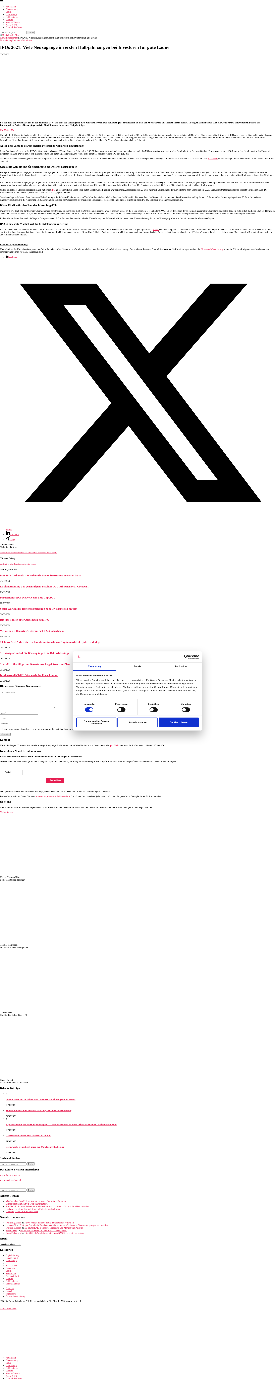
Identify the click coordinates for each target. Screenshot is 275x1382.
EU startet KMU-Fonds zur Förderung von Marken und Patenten (53, 1228)
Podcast (9, 19)
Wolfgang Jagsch (13, 1222)
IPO (53, 190)
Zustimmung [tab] (94, 666)
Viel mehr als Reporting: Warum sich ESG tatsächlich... (32, 630)
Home (3, 38)
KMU (156, 229)
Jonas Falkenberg (13, 1233)
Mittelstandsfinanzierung (212, 249)
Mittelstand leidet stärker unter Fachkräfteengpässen (43, 1230)
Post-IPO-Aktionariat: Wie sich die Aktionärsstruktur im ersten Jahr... (41, 575)
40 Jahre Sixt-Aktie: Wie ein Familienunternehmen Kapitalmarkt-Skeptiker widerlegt (50, 641)
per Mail (114, 745)
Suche (31, 32)
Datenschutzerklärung (15, 1296)
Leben (8, 12)
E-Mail (8, 772)
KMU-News (11, 24)
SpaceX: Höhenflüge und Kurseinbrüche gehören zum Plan (35, 664)
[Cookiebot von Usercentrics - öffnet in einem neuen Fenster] (186, 657)
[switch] (121, 709)
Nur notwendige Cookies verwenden (96, 722)
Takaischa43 (11, 1230)
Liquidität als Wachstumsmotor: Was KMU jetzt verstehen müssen (55, 1233)
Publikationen (12, 17)
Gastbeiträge (11, 14)
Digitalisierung (12, 1255)
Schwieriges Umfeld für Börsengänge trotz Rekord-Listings (34, 653)
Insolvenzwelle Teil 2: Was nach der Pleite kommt (29, 675)
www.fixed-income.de (10, 1175)
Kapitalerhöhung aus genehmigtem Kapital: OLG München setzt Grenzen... (44, 586)
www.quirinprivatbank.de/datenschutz (53, 796)
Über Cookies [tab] (180, 666)
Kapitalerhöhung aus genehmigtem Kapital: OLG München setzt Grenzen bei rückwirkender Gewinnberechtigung (61, 1124)
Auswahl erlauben (137, 722)
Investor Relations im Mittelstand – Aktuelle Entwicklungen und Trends (40, 1099)
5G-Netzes (213, 158)
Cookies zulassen (178, 722)
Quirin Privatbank (14, 27)
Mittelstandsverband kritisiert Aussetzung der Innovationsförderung (39, 1110)
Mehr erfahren (6, 812)
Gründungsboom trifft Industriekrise (22, 1211)
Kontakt (9, 1291)
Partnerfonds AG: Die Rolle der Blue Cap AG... (28, 597)
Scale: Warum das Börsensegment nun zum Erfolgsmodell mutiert (38, 608)
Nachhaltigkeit (12, 1276)
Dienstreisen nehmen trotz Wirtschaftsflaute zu (28, 1135)
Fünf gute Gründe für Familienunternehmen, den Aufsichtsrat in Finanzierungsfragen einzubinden (64, 1225)
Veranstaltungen (13, 22)
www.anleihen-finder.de (11, 1180)
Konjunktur (11, 1268)
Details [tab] (137, 666)
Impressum (11, 1293)
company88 (11, 1225)
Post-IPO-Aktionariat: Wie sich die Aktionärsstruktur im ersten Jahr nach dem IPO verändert (47, 1206)
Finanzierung (12, 9)
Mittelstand (11, 6)
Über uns (10, 1288)
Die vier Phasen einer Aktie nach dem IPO (24, 619)
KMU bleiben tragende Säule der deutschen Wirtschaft (49, 1222)
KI (7, 1263)
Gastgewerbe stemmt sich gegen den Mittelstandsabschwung (35, 1147)
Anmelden (55, 780)
